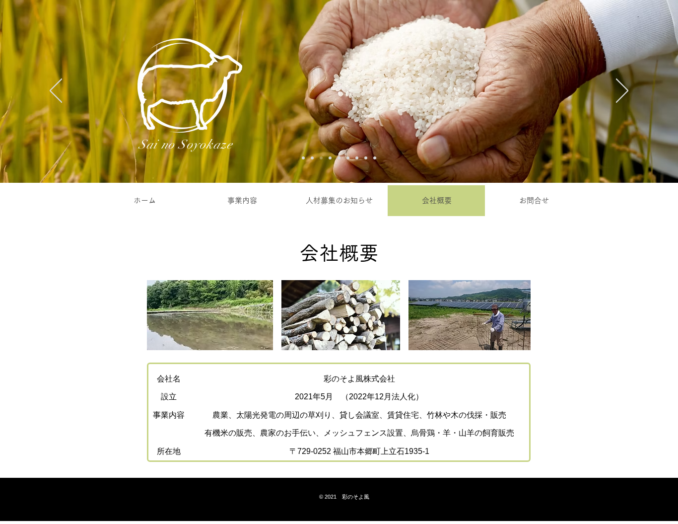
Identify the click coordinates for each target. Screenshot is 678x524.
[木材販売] (365, 157)
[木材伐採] (339, 157)
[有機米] (321, 157)
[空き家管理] (347, 157)
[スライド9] (374, 157)
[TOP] (303, 157)
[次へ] (622, 91)
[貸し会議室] (356, 157)
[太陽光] (312, 157)
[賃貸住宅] (330, 157)
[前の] (56, 91)
